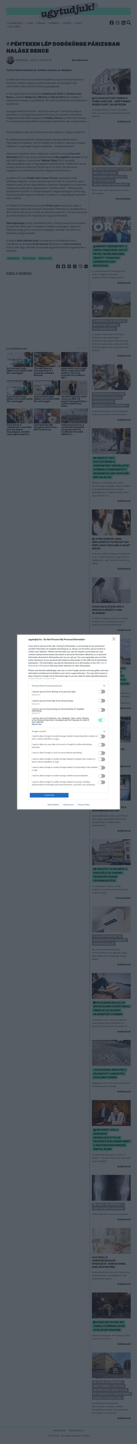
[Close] (114, 639)
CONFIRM (49, 795)
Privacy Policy (84, 805)
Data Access (68, 805)
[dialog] (68, 722)
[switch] (101, 691)
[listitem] (68, 685)
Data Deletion (53, 805)
